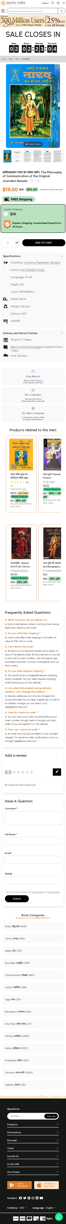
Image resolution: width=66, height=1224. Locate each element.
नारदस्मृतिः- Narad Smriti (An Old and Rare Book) (20, 566)
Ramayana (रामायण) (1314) (18, 1011)
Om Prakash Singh (32, 269)
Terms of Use (37, 892)
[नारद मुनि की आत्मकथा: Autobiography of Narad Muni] (54, 558)
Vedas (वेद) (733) (13, 950)
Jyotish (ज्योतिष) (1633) (16, 987)
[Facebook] (20, 1198)
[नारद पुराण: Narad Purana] (54, 469)
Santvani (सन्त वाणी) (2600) (19, 1072)
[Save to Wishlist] (32, 181)
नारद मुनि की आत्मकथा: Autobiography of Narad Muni (53, 566)
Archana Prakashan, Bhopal (42, 262)
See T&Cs (39, 383)
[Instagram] (33, 1198)
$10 (13, 214)
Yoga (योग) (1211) (13, 999)
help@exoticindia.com (16, 706)
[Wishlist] (52, 3)
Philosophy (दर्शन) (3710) (17, 1060)
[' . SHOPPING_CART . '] (58, 3)
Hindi (17, 59)
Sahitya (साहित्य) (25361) (17, 1036)
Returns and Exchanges (26, 347)
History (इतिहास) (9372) (16, 1048)
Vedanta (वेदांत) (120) (15, 1084)
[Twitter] (24, 1198)
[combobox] (32, 11)
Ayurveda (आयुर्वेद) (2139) (17, 962)
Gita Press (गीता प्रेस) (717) (18, 1023)
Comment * (11, 808)
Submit (17, 898)
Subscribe (51, 1116)
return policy (11, 665)
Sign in (45, 3)
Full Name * (11, 834)
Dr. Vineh (50, 482)
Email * (8, 853)
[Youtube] (41, 1198)
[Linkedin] (37, 1198)
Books (11, 59)
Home (4, 59)
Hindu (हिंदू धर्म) (25, 59)
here (31, 720)
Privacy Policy (53, 892)
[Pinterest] (28, 1198)
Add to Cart (43, 242)
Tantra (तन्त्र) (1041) (15, 938)
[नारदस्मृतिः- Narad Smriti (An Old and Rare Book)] (21, 558)
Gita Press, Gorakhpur (19, 490)
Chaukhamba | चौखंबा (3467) (20, 975)
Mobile (8, 873)
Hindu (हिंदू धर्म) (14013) (16, 926)
